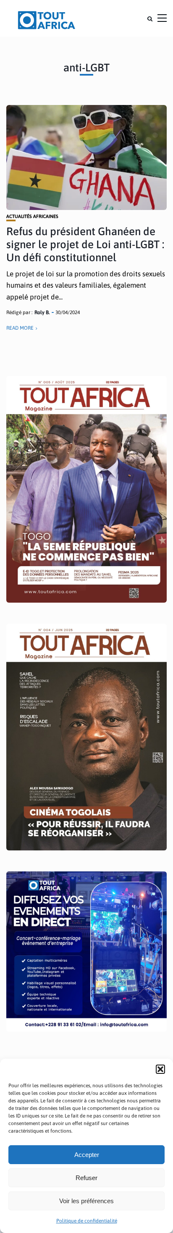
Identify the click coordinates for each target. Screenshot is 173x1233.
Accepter (86, 1154)
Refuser (86, 1177)
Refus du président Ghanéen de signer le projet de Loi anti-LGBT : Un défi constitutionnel (85, 244)
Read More (20, 328)
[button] (160, 1069)
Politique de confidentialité (86, 1221)
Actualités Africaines (32, 216)
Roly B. (42, 312)
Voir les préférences (86, 1200)
